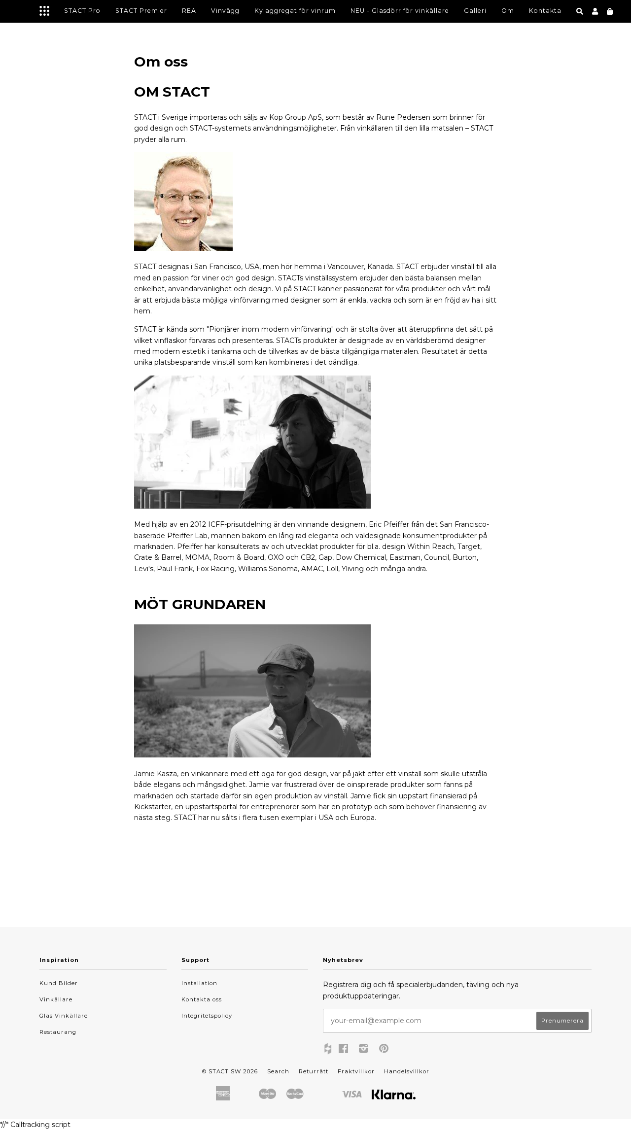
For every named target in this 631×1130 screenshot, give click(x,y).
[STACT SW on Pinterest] (384, 1050)
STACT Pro (82, 10)
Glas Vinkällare (63, 1015)
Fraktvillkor (356, 1071)
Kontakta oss (201, 999)
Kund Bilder (58, 983)
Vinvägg (225, 10)
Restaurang (57, 1031)
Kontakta (545, 10)
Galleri (475, 10)
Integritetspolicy (206, 1015)
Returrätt (313, 1071)
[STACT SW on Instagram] (363, 1050)
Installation (199, 983)
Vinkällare (55, 999)
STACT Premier (141, 10)
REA (189, 10)
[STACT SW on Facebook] (343, 1050)
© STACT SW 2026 (230, 1071)
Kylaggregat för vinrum (295, 10)
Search (278, 1071)
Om (507, 10)
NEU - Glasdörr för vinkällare (400, 10)
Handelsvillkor (406, 1071)
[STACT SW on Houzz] (328, 1050)
